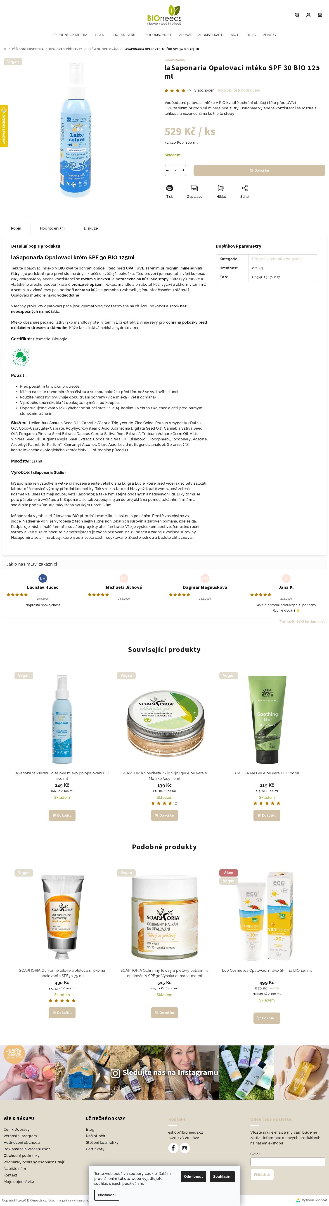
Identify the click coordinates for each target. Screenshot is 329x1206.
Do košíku (262, 170)
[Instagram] (185, 1148)
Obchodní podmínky (22, 1155)
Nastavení (107, 1195)
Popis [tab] (16, 228)
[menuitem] (70, 35)
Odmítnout (193, 1176)
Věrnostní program (20, 1136)
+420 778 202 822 (183, 1138)
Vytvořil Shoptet (314, 1200)
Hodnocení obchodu (22, 1142)
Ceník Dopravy (17, 1129)
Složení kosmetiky (102, 1142)
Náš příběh (95, 1136)
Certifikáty (95, 1149)
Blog (90, 1129)
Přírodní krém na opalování (277, 259)
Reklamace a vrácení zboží (27, 1149)
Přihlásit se (262, 1174)
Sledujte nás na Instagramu (170, 1072)
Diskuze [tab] (91, 228)
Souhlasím (222, 1176)
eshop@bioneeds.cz (185, 1132)
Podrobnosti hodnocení (239, 90)
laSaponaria (175, 60)
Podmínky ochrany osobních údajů (34, 1162)
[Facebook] (173, 1148)
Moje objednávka (19, 1182)
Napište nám (15, 1169)
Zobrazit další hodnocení (301, 622)
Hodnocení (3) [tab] (52, 228)
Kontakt (10, 1175)
